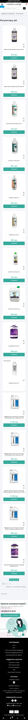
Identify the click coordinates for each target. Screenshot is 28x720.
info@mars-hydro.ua (14, 686)
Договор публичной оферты (14, 655)
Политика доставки (14, 665)
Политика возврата (14, 667)
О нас (14, 645)
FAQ (14, 670)
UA (11, 711)
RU (16, 711)
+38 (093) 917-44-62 (8, 611)
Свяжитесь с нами (14, 662)
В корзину (14, 58)
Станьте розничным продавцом (14, 650)
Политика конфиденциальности (14, 652)
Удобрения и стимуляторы (8, 13)
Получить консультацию (10, 615)
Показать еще (14, 579)
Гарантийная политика (14, 672)
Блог (14, 647)
